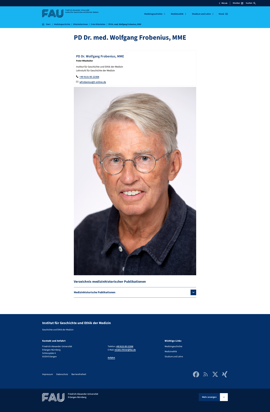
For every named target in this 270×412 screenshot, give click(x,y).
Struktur (236, 3)
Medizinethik (177, 13)
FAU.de (224, 3)
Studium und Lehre (201, 13)
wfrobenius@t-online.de (92, 82)
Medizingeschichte (153, 13)
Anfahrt (111, 357)
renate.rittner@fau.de (125, 349)
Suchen (249, 3)
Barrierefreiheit (78, 374)
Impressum (47, 374)
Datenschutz (62, 374)
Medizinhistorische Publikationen (94, 292)
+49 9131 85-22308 (89, 77)
